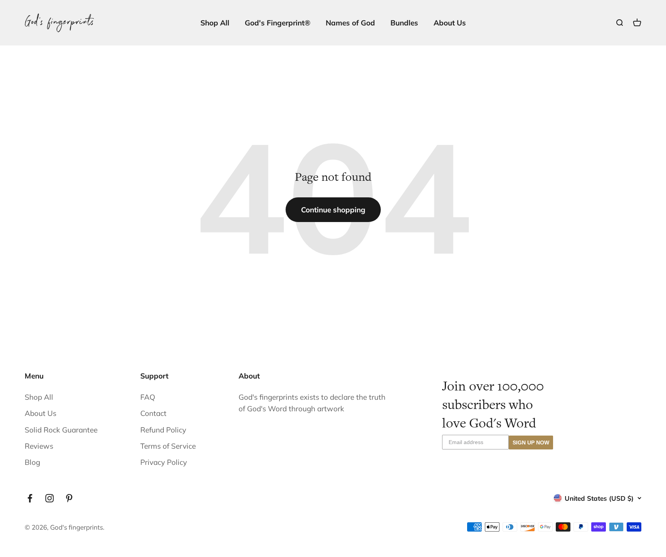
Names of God (350, 22)
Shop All (214, 22)
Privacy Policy (163, 462)
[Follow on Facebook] (30, 498)
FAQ (147, 397)
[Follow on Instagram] (49, 498)
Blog (32, 462)
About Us (450, 22)
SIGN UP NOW (531, 442)
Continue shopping (333, 209)
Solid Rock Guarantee (61, 429)
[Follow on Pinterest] (69, 498)
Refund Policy (163, 429)
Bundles (404, 22)
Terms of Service (168, 446)
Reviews (39, 446)
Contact (153, 413)
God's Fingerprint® (277, 22)
